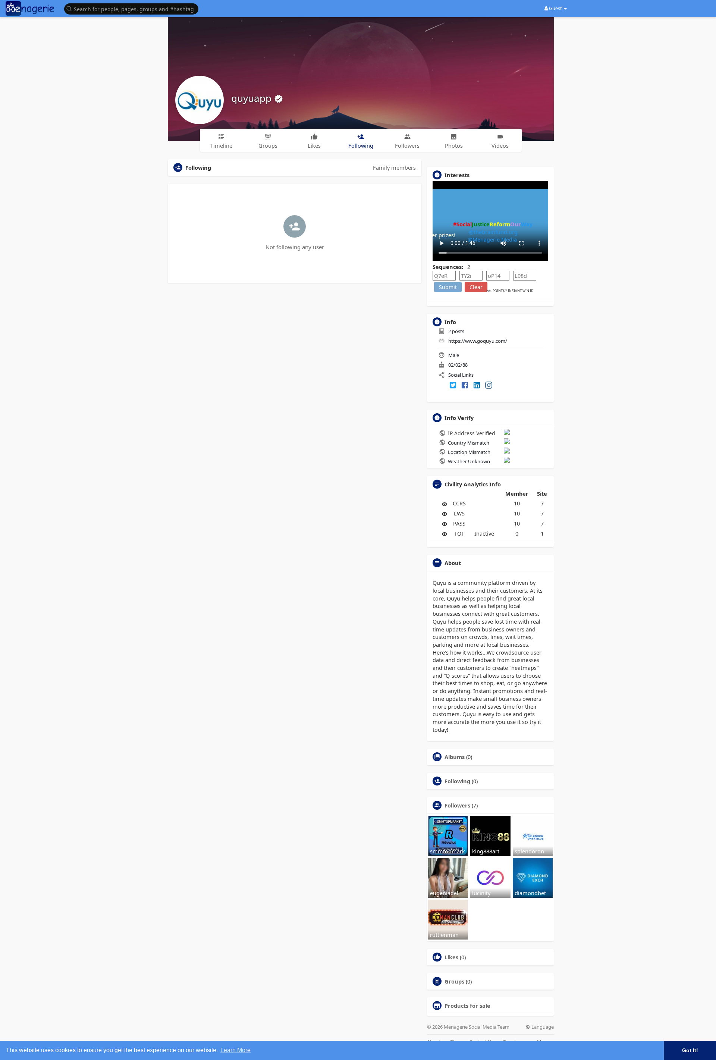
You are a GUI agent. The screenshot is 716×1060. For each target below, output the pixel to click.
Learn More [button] (235, 1050)
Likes (451, 957)
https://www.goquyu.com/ (477, 341)
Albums (455, 757)
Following (457, 781)
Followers (457, 805)
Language (542, 1027)
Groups (454, 981)
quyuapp (252, 98)
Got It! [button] (690, 1050)
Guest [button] (555, 8)
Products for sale (467, 1006)
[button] (133, 8)
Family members (394, 167)
